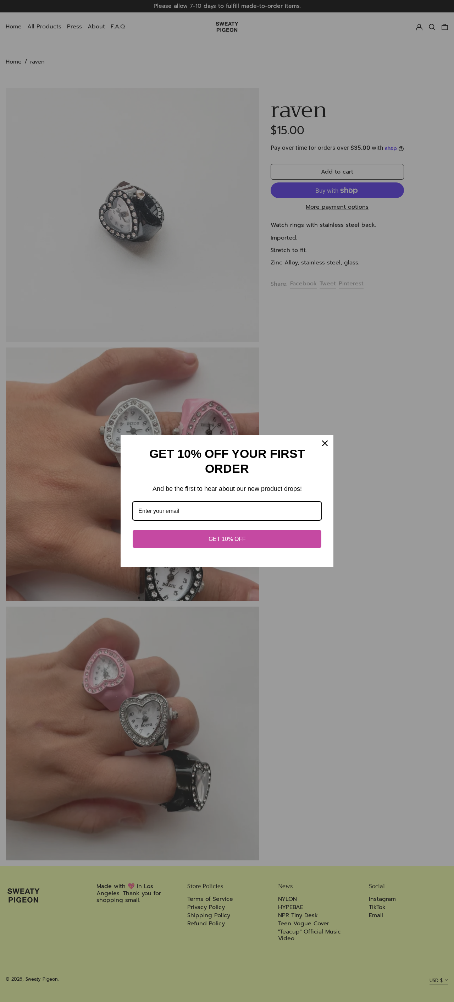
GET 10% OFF (227, 539)
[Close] (324, 443)
